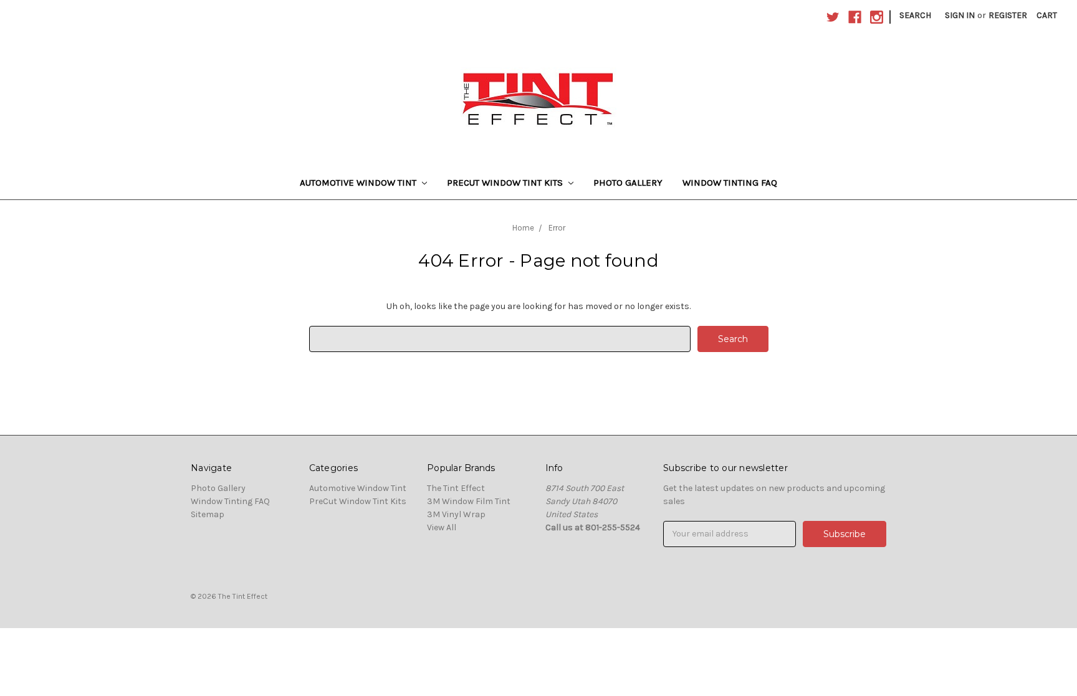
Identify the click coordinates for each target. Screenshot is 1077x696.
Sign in (960, 15)
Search (915, 15)
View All (441, 527)
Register (1007, 15)
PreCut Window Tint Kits (506, 182)
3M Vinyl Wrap (456, 514)
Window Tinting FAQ (729, 182)
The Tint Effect (456, 488)
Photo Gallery (628, 182)
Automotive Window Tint (359, 182)
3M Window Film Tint (468, 501)
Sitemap (207, 514)
